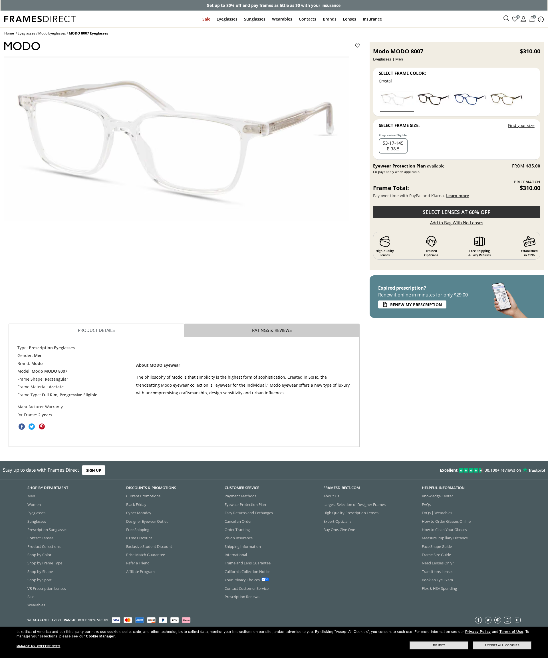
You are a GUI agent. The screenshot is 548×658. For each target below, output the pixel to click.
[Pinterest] (497, 620)
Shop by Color (39, 554)
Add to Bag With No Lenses (456, 222)
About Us (331, 496)
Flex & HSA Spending (439, 588)
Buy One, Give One (339, 529)
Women (34, 504)
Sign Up (93, 470)
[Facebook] (478, 620)
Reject (439, 645)
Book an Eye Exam (437, 579)
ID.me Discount (139, 538)
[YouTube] (517, 620)
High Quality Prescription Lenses (350, 512)
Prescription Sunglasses (47, 529)
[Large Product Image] (176, 138)
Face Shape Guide (437, 546)
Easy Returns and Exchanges (249, 512)
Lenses (349, 19)
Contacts (307, 19)
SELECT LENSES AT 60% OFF (456, 212)
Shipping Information (243, 546)
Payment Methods (240, 496)
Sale (206, 19)
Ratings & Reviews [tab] (272, 330)
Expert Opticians (337, 521)
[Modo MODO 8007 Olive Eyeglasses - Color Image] (506, 101)
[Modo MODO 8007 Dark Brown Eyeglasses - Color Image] (433, 101)
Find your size (521, 125)
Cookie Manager (100, 636)
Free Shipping (137, 529)
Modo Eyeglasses (52, 33)
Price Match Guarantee (145, 554)
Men (31, 496)
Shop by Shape (40, 571)
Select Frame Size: (399, 125)
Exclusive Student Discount (149, 546)
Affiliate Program (140, 571)
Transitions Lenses (437, 571)
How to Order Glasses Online (446, 521)
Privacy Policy (478, 632)
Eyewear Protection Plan (399, 166)
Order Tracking (237, 529)
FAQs (426, 504)
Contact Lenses (40, 538)
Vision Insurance (239, 538)
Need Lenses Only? (438, 563)
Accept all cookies (502, 645)
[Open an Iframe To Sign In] (523, 18)
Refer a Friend (138, 563)
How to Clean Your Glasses (444, 529)
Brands (330, 19)
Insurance (372, 19)
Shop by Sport (39, 579)
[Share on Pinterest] (42, 426)
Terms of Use (511, 632)
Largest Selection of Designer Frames (354, 504)
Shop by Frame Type (44, 563)
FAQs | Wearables (437, 512)
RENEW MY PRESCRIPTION (416, 304)
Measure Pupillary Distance (445, 538)
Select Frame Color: (402, 73)
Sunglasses (254, 19)
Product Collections (44, 546)
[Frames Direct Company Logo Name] (40, 18)
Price (527, 182)
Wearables (282, 19)
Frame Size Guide (436, 554)
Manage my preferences (39, 646)
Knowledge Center (437, 496)
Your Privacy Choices (242, 579)
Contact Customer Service (247, 588)
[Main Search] (506, 18)
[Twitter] (488, 620)
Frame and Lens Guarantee (248, 563)
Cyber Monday (138, 512)
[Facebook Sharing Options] (22, 426)
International (236, 554)
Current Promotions (143, 496)
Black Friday (136, 504)
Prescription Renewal (242, 596)
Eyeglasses (227, 19)
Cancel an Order (238, 521)
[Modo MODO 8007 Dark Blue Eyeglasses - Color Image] (470, 101)
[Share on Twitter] (32, 426)
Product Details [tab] (96, 330)
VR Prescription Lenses (46, 588)
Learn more (457, 195)
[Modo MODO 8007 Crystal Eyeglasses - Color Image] (397, 101)
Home (9, 33)
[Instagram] (507, 620)
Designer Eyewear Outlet (147, 521)
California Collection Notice (247, 571)
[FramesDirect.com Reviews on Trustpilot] (432, 470)
